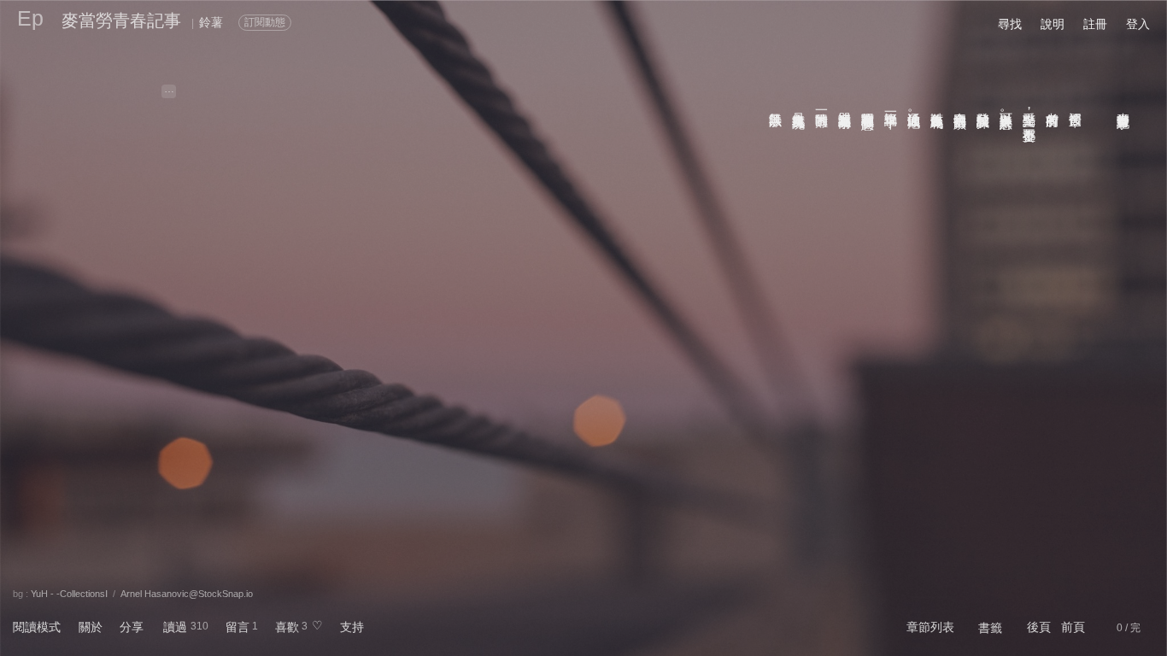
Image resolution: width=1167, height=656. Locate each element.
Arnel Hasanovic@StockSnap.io (186, 594)
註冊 (1095, 24)
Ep (30, 18)
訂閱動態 (264, 22)
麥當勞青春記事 (121, 20)
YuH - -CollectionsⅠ (69, 594)
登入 (1138, 24)
